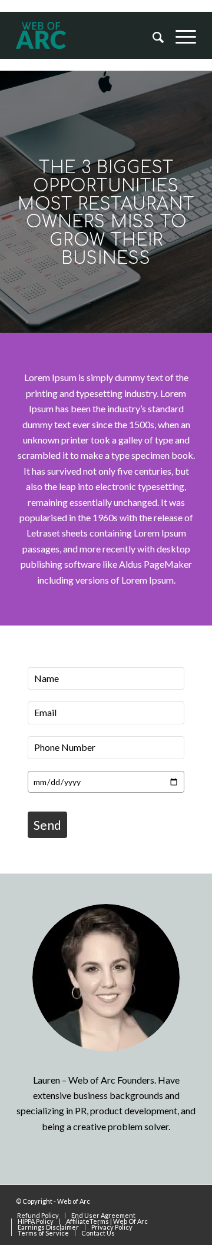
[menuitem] (152, 36)
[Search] (152, 36)
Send (47, 824)
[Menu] (180, 36)
